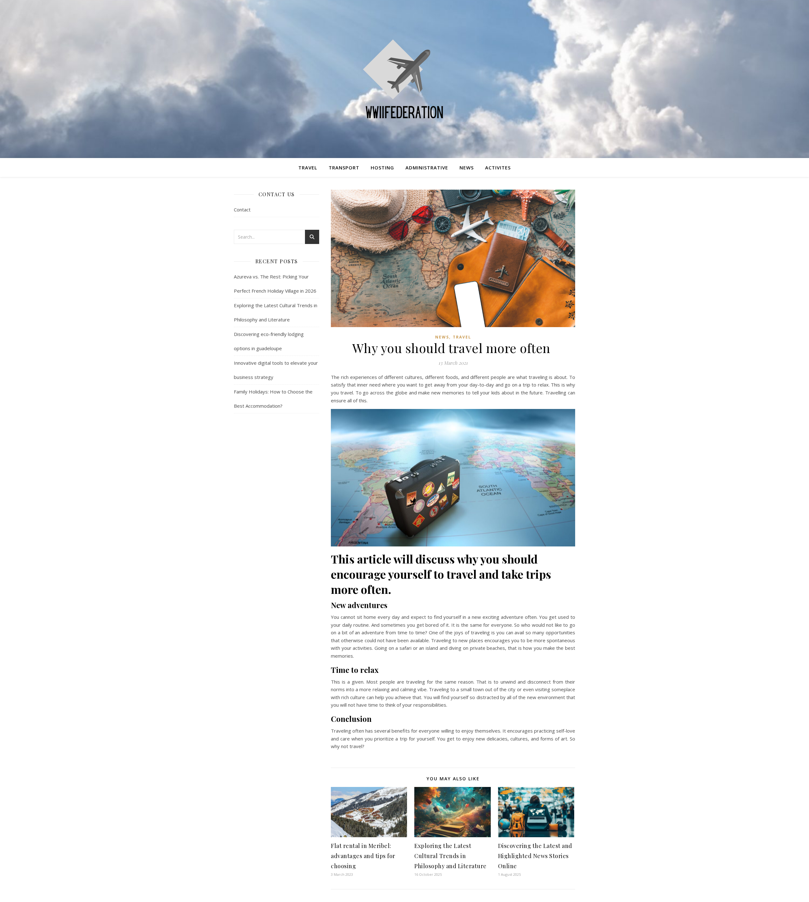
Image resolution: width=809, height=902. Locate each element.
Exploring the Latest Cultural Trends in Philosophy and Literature (450, 856)
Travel (307, 167)
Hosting (382, 167)
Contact (242, 209)
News (466, 167)
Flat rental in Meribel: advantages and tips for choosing (363, 856)
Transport (344, 167)
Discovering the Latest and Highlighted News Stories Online (535, 856)
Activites (498, 167)
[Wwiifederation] (404, 79)
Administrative (426, 167)
